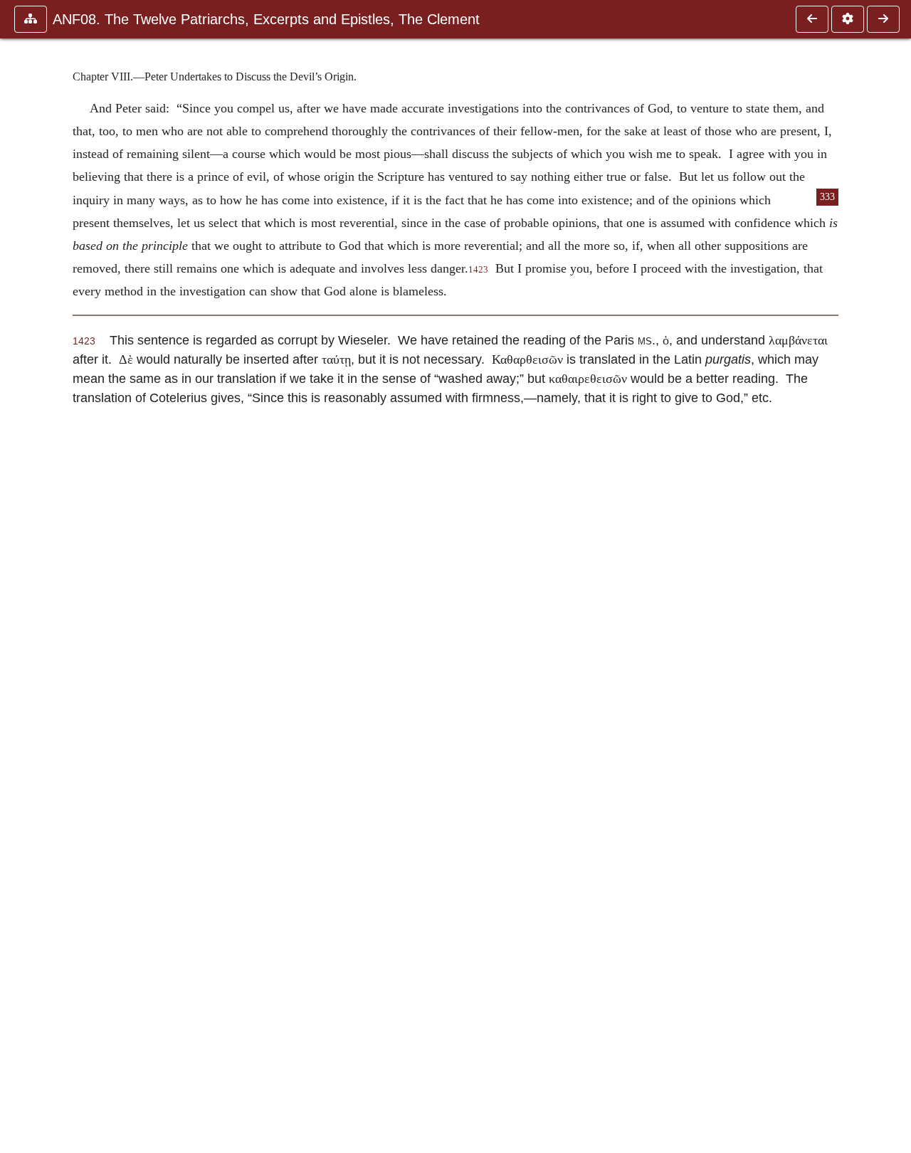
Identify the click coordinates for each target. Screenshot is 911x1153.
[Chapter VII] (812, 19)
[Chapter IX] (883, 19)
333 (827, 196)
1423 (478, 270)
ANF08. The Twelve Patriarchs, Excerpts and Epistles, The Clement (266, 19)
